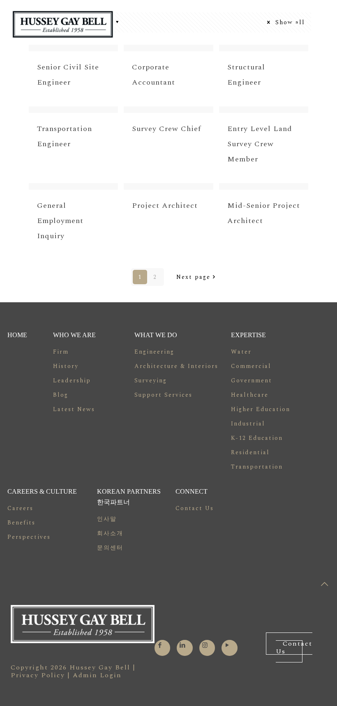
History (65, 366)
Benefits (21, 522)
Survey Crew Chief (166, 128)
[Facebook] (160, 645)
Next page (193, 277)
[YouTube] (227, 645)
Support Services (163, 395)
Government (251, 380)
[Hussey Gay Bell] (63, 24)
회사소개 (110, 533)
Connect (191, 491)
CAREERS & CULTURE (42, 491)
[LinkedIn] (182, 645)
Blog (60, 395)
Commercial (251, 366)
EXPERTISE (248, 334)
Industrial (248, 423)
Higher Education (260, 409)
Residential (250, 452)
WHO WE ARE (74, 334)
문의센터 (110, 547)
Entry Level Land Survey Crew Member (259, 144)
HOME (17, 334)
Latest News (74, 409)
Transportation (257, 466)
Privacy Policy (38, 675)
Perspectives (29, 537)
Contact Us (194, 508)
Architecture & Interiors (176, 366)
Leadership (72, 380)
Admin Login (97, 675)
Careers (20, 508)
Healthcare (249, 395)
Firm (61, 351)
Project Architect (165, 205)
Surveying (150, 380)
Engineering (154, 351)
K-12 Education (257, 438)
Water (241, 351)
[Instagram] (205, 645)
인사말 (107, 519)
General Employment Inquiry (60, 220)
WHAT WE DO (155, 334)
